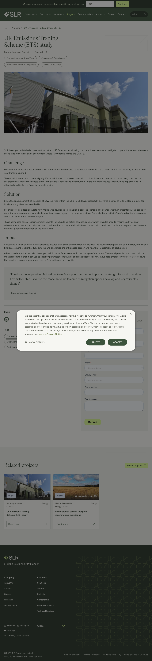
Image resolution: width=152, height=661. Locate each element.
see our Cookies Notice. (50, 334)
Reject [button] (96, 342)
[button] (35, 342)
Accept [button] (117, 342)
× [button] (130, 314)
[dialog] (76, 330)
